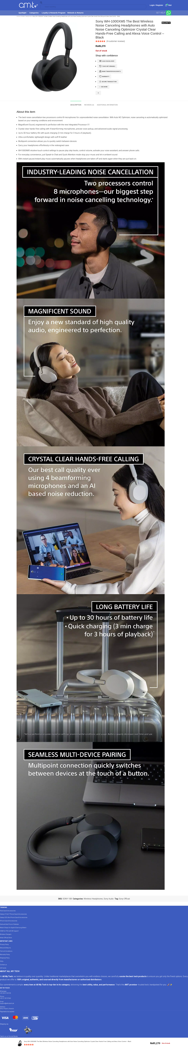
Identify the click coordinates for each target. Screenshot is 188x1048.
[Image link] (19, 1017)
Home (18, 16)
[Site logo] (28, 5)
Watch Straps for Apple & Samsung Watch (13, 927)
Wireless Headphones (26, 16)
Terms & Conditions (6, 951)
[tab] (75, 104)
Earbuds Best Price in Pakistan (9, 924)
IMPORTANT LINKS (6, 941)
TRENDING (3, 907)
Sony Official (124, 899)
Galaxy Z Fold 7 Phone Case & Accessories (13, 914)
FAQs (1, 961)
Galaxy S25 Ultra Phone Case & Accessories (13, 917)
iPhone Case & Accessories (8, 921)
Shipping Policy (5, 958)
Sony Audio (109, 899)
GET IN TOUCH (5, 988)
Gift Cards (3, 968)
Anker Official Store (6, 937)
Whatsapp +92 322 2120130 (5, 992)
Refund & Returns (5, 948)
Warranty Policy (5, 954)
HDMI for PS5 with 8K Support (9, 931)
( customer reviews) (115, 41)
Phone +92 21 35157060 (5, 997)
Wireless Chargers (5, 934)
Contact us (3, 964)
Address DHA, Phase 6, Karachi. (7, 1007)
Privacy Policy (4, 944)
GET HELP (161, 13)
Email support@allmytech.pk (7, 1002)
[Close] (98, 93)
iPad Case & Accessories (8, 911)
